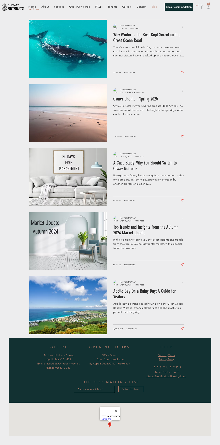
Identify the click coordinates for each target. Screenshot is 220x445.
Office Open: (109, 355)
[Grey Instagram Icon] (208, 7)
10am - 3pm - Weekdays (109, 359)
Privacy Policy (166, 359)
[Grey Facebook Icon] (202, 7)
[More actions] (184, 27)
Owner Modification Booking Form (166, 376)
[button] (208, 3)
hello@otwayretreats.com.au (63, 363)
